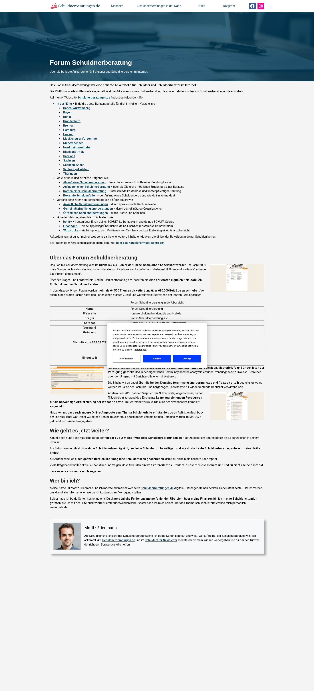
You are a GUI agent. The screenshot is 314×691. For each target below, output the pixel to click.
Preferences (127, 358)
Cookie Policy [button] (150, 345)
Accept (187, 358)
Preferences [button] (140, 349)
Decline (157, 358)
